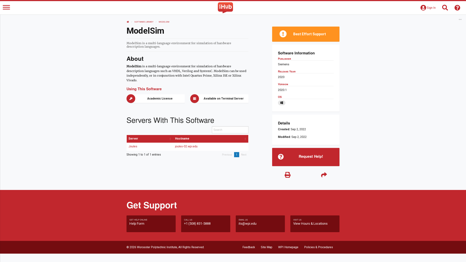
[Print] (287, 175)
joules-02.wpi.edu (186, 146)
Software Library (143, 22)
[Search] (445, 9)
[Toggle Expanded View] (460, 19)
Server (133, 138)
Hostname (182, 138)
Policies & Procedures (318, 247)
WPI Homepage (288, 247)
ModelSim (164, 22)
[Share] (324, 175)
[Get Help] (457, 9)
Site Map (266, 247)
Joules (133, 146)
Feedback (248, 247)
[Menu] (6, 8)
